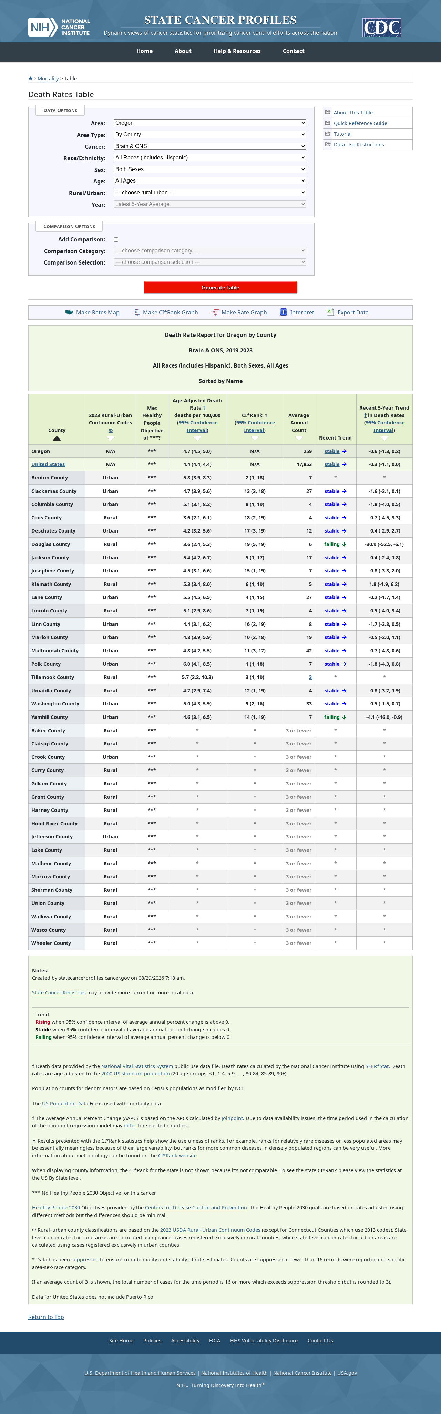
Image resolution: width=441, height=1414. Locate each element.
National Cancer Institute (302, 1373)
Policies (152, 1340)
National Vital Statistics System (137, 1066)
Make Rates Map (98, 312)
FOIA (214, 1340)
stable (332, 451)
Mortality (48, 78)
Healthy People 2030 (56, 1207)
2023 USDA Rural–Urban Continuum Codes (210, 1230)
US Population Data (65, 1103)
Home (144, 51)
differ (130, 1125)
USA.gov (347, 1373)
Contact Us (320, 1340)
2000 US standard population (135, 1073)
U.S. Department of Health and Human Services (140, 1373)
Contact (294, 51)
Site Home (121, 1340)
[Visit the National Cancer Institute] (59, 24)
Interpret (302, 312)
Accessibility (185, 1340)
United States (48, 464)
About (183, 51)
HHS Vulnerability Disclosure (264, 1340)
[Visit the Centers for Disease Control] (382, 25)
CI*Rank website (177, 1155)
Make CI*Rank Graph (170, 312)
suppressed (85, 1259)
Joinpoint (232, 1118)
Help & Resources (237, 51)
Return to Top (46, 1317)
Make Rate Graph (244, 312)
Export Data (353, 312)
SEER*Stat (377, 1066)
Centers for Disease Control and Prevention (196, 1207)
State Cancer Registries (59, 992)
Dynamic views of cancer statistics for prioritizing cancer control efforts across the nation (220, 33)
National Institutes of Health (234, 1373)
